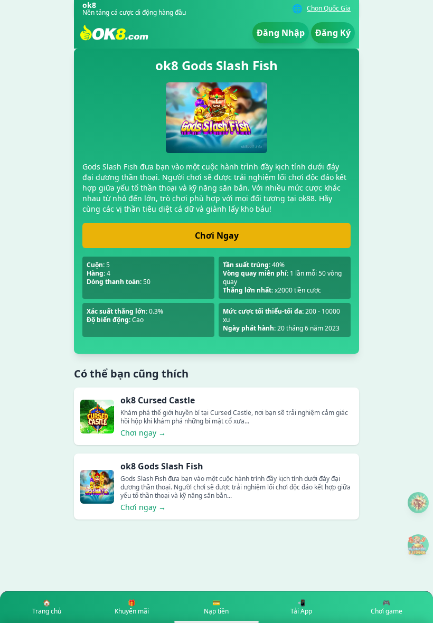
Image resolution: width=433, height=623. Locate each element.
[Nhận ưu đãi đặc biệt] (418, 544)
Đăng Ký (333, 33)
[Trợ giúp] (418, 502)
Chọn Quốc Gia (329, 8)
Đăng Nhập (281, 33)
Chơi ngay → (143, 433)
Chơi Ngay (217, 235)
